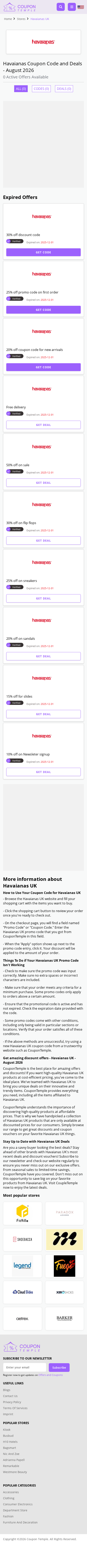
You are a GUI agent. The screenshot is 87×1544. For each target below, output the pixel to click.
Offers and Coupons (50, 1375)
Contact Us (10, 1396)
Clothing (8, 1498)
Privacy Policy (12, 1402)
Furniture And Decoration (20, 1522)
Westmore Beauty (15, 1472)
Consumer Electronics (18, 1504)
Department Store (15, 1510)
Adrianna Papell (14, 1460)
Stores (21, 19)
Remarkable (11, 1466)
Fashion (8, 1516)
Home (8, 19)
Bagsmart (9, 1448)
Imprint (8, 1414)
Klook (6, 1430)
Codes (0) (41, 88)
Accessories (11, 1492)
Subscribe (59, 1367)
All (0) (21, 88)
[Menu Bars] (72, 7)
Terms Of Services (15, 1408)
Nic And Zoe (11, 1454)
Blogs (6, 1390)
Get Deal (43, 425)
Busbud (8, 1436)
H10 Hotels (10, 1442)
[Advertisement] (43, 144)
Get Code (43, 252)
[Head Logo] (19, 6)
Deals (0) (64, 88)
